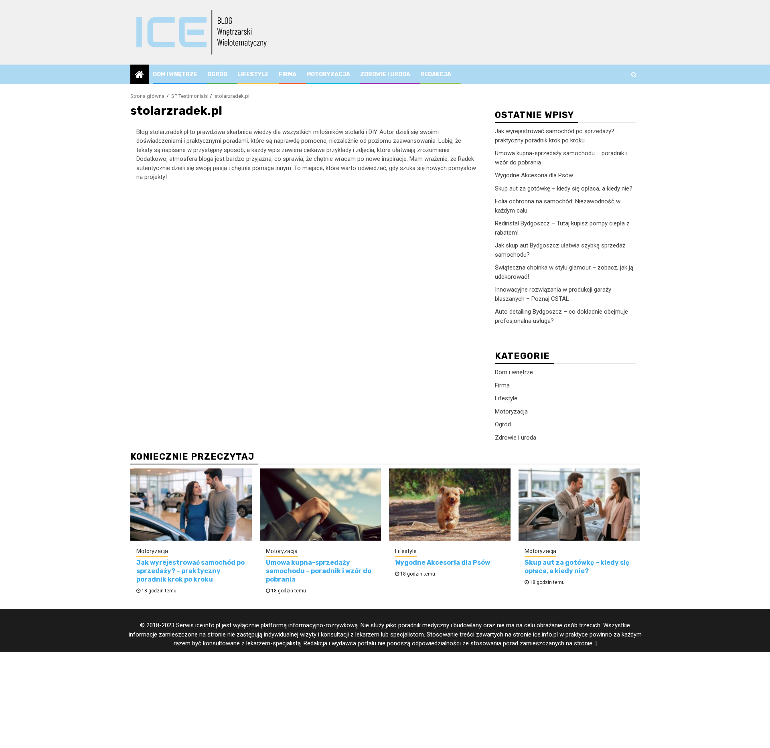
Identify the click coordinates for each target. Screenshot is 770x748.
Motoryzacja (328, 74)
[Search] (634, 74)
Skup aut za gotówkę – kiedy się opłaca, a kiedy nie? (563, 188)
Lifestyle (253, 74)
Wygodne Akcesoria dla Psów (534, 175)
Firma (287, 74)
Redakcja (435, 74)
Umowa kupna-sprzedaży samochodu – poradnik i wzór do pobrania (318, 571)
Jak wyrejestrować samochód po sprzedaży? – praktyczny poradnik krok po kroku (190, 571)
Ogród (217, 74)
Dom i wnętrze (175, 74)
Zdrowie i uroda (385, 74)
